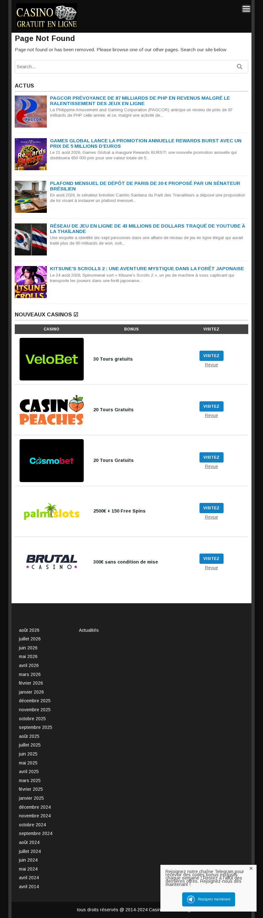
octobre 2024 (32, 824)
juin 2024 (28, 860)
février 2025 (31, 789)
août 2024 (29, 842)
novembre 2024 (35, 815)
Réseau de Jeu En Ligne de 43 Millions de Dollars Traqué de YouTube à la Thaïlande (147, 228)
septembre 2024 (35, 833)
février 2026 (31, 683)
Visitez (211, 356)
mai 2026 (28, 656)
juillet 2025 (30, 744)
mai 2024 (28, 869)
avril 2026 (29, 665)
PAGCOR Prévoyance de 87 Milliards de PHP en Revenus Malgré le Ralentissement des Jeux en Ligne (140, 100)
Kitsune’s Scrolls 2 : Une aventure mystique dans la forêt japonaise (147, 268)
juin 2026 (28, 647)
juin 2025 (28, 753)
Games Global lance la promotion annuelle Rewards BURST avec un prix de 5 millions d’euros (146, 143)
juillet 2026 (30, 638)
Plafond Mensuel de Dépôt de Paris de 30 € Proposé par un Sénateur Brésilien (145, 185)
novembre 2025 (35, 709)
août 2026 (29, 630)
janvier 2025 (31, 798)
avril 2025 (29, 771)
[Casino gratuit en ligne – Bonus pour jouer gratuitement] (46, 27)
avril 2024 (29, 877)
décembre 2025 (35, 700)
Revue (211, 364)
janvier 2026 (31, 692)
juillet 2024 (30, 851)
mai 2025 (28, 762)
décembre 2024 (35, 807)
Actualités (89, 630)
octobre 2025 (32, 718)
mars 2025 (30, 780)
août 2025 (29, 736)
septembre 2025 (35, 727)
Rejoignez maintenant (214, 899)
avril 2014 (29, 886)
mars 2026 (30, 674)
